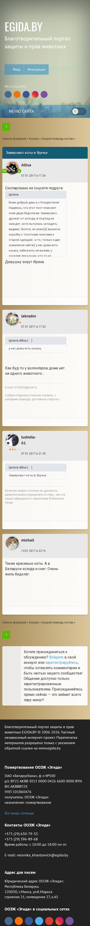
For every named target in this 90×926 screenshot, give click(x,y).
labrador (28, 316)
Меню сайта (21, 111)
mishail (27, 540)
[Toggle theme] (79, 111)
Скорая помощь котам (57, 138)
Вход (16, 69)
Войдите (56, 657)
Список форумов (14, 138)
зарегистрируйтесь (61, 662)
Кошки (34, 138)
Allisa (26, 165)
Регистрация (36, 69)
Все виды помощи (19, 813)
